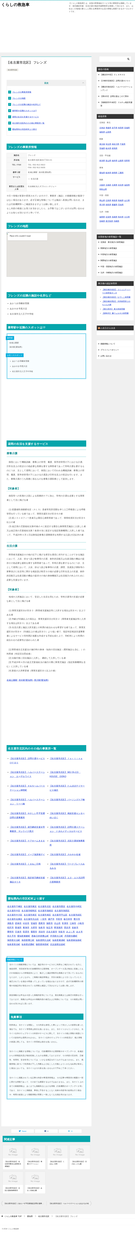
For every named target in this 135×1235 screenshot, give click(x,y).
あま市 (79, 932)
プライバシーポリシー (109, 350)
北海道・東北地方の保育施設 (112, 242)
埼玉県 (108, 144)
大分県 (127, 217)
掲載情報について (107, 344)
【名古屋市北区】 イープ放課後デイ (27, 854)
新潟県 (102, 161)
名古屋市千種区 (14, 906)
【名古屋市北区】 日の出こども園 (79, 1163)
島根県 (121, 200)
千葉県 (122, 144)
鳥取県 (114, 200)
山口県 (127, 200)
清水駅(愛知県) (26, 680)
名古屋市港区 (30, 915)
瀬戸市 (51, 919)
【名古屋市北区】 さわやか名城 (65, 854)
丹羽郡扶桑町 (70, 936)
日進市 (18, 932)
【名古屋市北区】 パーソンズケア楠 (67, 799)
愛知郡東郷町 (23, 936)
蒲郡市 (49, 923)
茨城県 (102, 148)
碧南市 (18, 923)
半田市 (59, 919)
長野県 (127, 161)
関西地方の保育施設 (108, 260)
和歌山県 (103, 189)
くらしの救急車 (15, 4)
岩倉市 (75, 927)
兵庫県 (114, 185)
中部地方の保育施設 (108, 254)
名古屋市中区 (13, 911)
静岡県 (114, 173)
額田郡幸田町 (42, 944)
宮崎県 (102, 221)
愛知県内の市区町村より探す (24, 129)
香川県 (102, 205)
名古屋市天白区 (31, 919)
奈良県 (121, 185)
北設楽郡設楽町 (57, 944)
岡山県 (102, 200)
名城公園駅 (12, 680)
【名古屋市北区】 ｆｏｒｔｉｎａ (66, 758)
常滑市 (65, 923)
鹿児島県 (109, 221)
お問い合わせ (106, 356)
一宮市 (43, 919)
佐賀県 (108, 217)
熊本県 (121, 217)
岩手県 (114, 128)
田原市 (26, 932)
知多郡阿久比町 (43, 940)
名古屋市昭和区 (29, 911)
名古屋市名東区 (14, 919)
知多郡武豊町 (27, 944)
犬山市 (57, 923)
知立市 (49, 927)
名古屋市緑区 (75, 915)
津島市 (10, 923)
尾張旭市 (58, 927)
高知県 (121, 205)
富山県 (108, 161)
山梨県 (121, 161)
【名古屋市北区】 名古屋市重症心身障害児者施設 (13, 1164)
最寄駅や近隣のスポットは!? (24, 111)
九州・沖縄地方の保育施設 (111, 273)
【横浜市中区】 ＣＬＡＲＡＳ (112, 75)
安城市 (34, 923)
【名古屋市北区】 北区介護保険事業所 (12, 1189)
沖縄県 (116, 221)
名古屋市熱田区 (62, 911)
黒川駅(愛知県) (41, 680)
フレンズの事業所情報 (21, 92)
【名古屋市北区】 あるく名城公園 (34, 1189)
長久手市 (11, 936)
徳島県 (108, 205)
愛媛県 (114, 205)
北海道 (102, 128)
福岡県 (102, 217)
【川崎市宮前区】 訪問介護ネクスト (115, 81)
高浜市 (67, 927)
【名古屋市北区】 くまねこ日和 (25, 864)
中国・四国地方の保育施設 (111, 266)
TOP (13, 1216)
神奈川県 (115, 144)
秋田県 (121, 128)
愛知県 (102, 173)
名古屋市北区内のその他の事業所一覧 (28, 123)
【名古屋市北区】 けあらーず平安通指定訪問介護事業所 (24, 1203)
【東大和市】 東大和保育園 (113, 309)
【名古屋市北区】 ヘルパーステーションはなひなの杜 (69, 1203)
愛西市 (34, 932)
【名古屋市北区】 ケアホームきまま (27, 841)
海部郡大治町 (13, 940)
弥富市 (61, 932)
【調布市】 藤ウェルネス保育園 (115, 313)
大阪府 (102, 185)
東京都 (102, 144)
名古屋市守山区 (60, 915)
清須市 (41, 932)
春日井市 (68, 919)
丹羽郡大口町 (56, 936)
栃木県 (108, 148)
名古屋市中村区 (74, 906)
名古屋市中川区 (14, 915)
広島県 (108, 200)
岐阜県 (108, 173)
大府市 (34, 927)
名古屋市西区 (58, 906)
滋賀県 (127, 185)
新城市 (18, 927)
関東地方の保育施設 (108, 248)
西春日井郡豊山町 (40, 936)
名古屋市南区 (44, 915)
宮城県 (127, 128)
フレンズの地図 (19, 98)
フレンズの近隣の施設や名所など (26, 104)
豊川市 (77, 919)
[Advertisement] (67, 34)
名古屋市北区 (12, 70)
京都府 (108, 185)
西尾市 (41, 923)
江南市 (73, 923)
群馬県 (114, 148)
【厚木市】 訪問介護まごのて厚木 (114, 96)
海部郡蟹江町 (27, 940)
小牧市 (81, 923)
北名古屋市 (51, 932)
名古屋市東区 (30, 906)
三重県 (121, 173)
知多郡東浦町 (58, 940)
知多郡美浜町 (13, 944)
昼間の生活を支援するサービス (25, 117)
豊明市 (10, 932)
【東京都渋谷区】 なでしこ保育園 (116, 297)
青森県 (108, 128)
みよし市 (70, 932)
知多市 (41, 927)
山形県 (108, 132)
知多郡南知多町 (74, 940)
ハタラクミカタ (107, 328)
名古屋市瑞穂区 (45, 911)
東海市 (26, 927)
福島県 (102, 132)
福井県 (114, 161)
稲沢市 (10, 927)
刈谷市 (26, 923)
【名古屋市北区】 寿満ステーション (34, 1163)
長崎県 (114, 217)
